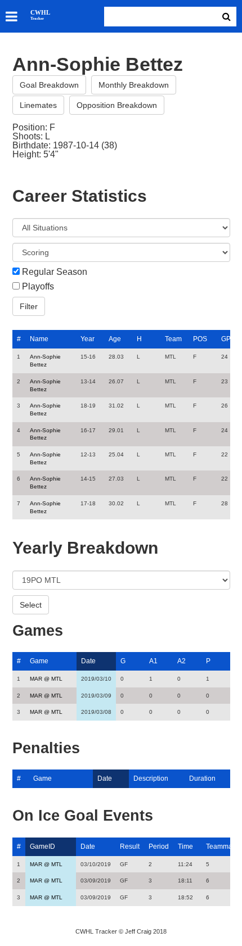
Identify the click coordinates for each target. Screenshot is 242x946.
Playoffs (38, 286)
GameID (42, 846)
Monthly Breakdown (133, 84)
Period (159, 846)
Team (173, 339)
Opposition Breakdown (117, 105)
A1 (153, 661)
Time (185, 846)
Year (87, 339)
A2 (181, 661)
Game (39, 661)
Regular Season (54, 272)
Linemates (38, 105)
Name (39, 339)
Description (150, 778)
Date (88, 661)
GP (226, 339)
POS (200, 339)
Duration (202, 778)
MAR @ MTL (46, 679)
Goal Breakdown (49, 84)
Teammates (223, 846)
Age (115, 339)
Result (130, 846)
